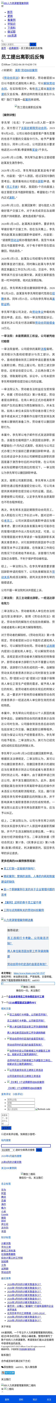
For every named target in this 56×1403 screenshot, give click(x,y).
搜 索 (33, 44)
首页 (10, 12)
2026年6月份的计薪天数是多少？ (24, 1291)
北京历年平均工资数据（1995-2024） (26, 1313)
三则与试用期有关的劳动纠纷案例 (24, 910)
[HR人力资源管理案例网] (15, 3)
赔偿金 (50, 322)
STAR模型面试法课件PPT (22, 1002)
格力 (3, 1208)
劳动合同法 (11, 78)
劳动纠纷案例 (29, 70)
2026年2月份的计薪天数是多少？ (24, 1317)
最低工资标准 (8, 1250)
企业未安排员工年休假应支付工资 (26, 996)
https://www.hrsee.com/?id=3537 (29, 973)
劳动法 (15, 240)
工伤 (3, 1265)
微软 (3, 1218)
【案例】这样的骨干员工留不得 (22, 902)
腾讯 (3, 1197)
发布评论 (6, 1128)
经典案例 (14, 48)
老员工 (8, 520)
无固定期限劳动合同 (34, 128)
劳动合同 (40, 322)
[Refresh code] (42, 1109)
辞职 (41, 181)
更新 (10, 16)
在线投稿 (23, 1349)
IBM (3, 1220)
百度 (3, 1200)
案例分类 (31, 1349)
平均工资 (6, 1247)
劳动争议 (38, 312)
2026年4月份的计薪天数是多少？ (24, 1299)
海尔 (3, 1204)
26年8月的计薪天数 (11, 1162)
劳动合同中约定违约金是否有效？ (27, 964)
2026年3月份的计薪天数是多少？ (24, 1302)
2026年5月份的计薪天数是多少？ (24, 1295)
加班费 (4, 1261)
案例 (28, 99)
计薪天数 (6, 1243)
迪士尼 (4, 1224)
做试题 (11, 31)
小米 (3, 1211)
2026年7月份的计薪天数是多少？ (24, 1288)
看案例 (11, 20)
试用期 (50, 645)
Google (4, 1214)
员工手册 (12, 186)
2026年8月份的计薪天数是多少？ (24, 1284)
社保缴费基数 (8, 1254)
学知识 (11, 23)
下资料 (11, 27)
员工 (38, 88)
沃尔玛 (4, 1227)
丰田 (3, 1231)
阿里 (3, 1193)
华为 (3, 1190)
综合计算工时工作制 (12, 1258)
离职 (17, 70)
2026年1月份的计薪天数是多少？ (24, 1320)
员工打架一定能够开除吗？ (20, 868)
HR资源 (12, 35)
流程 (43, 349)
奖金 (34, 149)
